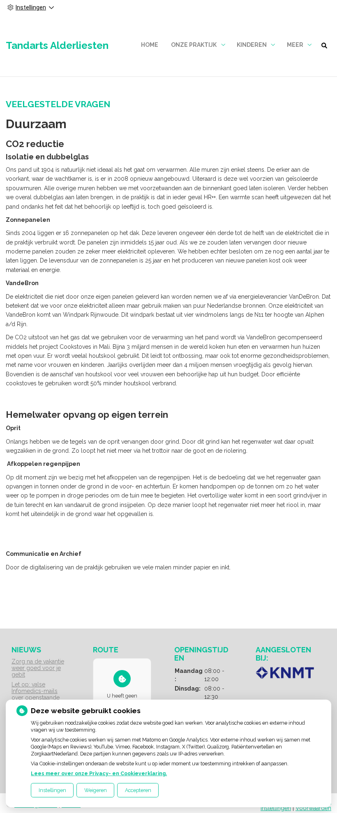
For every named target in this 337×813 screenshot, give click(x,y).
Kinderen (252, 44)
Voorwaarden (313, 808)
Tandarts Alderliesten (57, 45)
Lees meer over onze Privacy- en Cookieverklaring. (99, 773)
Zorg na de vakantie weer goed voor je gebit (38, 668)
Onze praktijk (194, 44)
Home (149, 44)
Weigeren (95, 790)
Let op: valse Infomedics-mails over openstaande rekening (36, 694)
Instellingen (52, 790)
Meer (295, 44)
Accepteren (138, 790)
